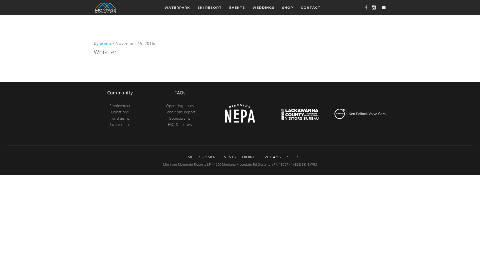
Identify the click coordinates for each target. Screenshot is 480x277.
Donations (120, 112)
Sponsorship (179, 118)
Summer (207, 157)
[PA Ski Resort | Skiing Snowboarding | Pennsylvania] (106, 7)
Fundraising (120, 118)
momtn (105, 43)
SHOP (292, 157)
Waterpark (177, 7)
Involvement (120, 124)
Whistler (105, 52)
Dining (249, 157)
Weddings (263, 7)
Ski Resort (210, 7)
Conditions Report (179, 112)
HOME (187, 157)
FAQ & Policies (180, 124)
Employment (120, 105)
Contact (310, 7)
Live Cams (271, 157)
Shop (287, 7)
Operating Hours (180, 105)
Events (229, 157)
